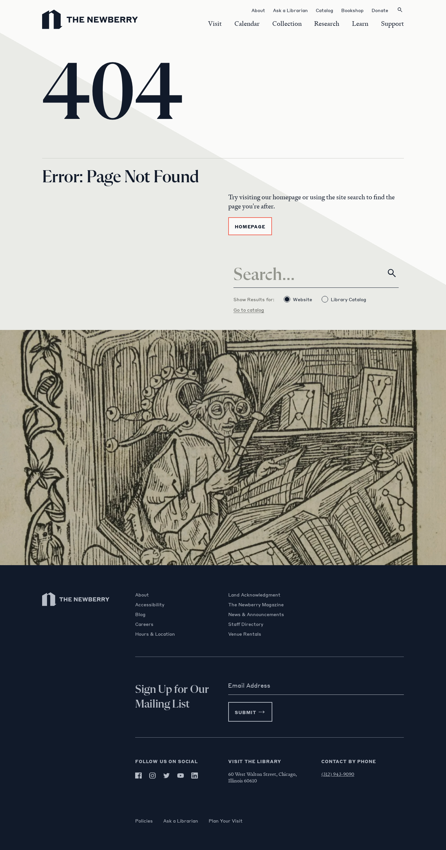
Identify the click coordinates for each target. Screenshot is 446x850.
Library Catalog (348, 299)
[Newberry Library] (76, 609)
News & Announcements (256, 614)
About (142, 594)
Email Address (249, 685)
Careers (144, 624)
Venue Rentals (244, 634)
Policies (144, 821)
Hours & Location (155, 634)
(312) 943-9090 (337, 774)
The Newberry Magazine (256, 604)
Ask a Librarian (180, 821)
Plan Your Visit (226, 821)
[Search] (392, 273)
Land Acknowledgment (254, 594)
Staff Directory (245, 624)
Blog (140, 614)
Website (302, 299)
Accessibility (149, 604)
